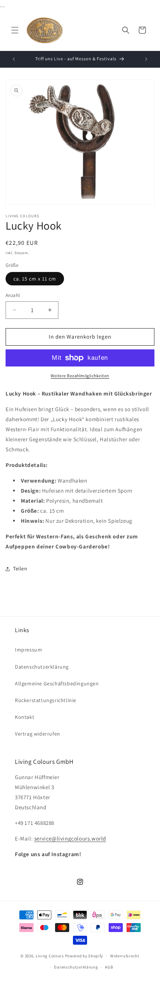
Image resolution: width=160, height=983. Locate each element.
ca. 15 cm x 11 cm (34, 278)
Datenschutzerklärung (42, 666)
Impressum (28, 649)
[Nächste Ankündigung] (146, 59)
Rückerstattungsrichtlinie (45, 700)
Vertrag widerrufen (37, 733)
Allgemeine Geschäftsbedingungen (57, 683)
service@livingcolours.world (70, 838)
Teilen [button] (20, 568)
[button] (15, 30)
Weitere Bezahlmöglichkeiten (80, 375)
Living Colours (50, 955)
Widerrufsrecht (125, 955)
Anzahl (13, 295)
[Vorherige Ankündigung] (14, 59)
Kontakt (24, 717)
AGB (109, 967)
